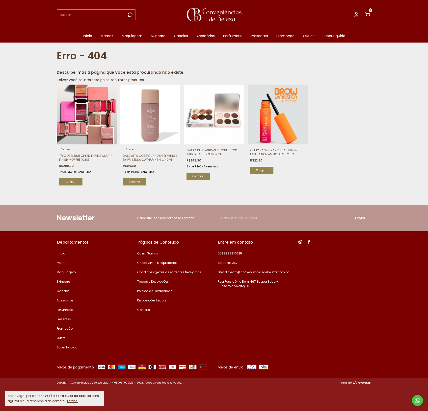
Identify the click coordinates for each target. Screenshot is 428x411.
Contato (143, 310)
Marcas (107, 35)
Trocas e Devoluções (153, 281)
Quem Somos (147, 253)
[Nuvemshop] (355, 383)
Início (87, 35)
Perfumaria (232, 35)
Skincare (158, 35)
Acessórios (205, 35)
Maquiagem (132, 35)
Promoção (285, 35)
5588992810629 (230, 253)
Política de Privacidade (154, 291)
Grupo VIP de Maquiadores (157, 263)
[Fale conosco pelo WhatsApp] (417, 400)
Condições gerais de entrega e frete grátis (169, 272)
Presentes (259, 35)
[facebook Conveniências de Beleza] (309, 242)
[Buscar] (129, 15)
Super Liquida (333, 35)
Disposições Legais (151, 300)
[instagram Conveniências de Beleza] (300, 242)
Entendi (72, 401)
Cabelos (181, 35)
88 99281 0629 (229, 263)
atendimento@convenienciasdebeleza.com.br (253, 272)
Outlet (308, 35)
